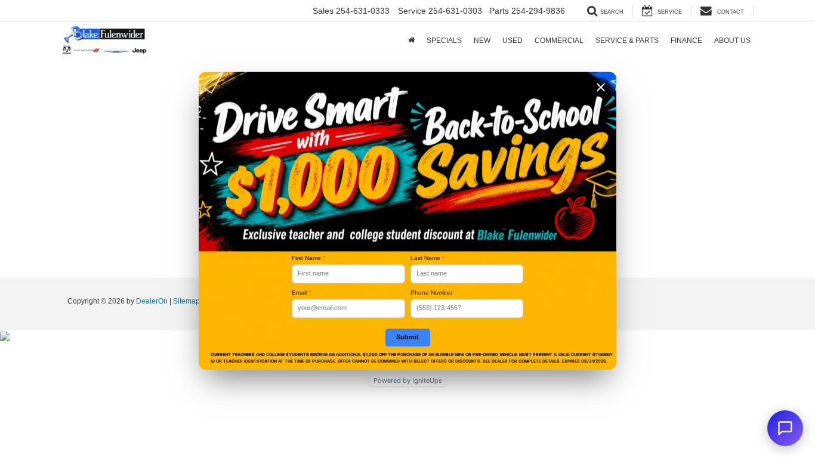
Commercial (559, 40)
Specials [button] (444, 40)
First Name (308, 258)
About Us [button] (732, 40)
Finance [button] (686, 40)
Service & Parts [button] (627, 40)
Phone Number (431, 292)
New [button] (482, 40)
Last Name (427, 258)
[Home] (411, 40)
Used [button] (512, 40)
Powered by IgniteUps (407, 380)
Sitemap (186, 301)
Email (301, 292)
